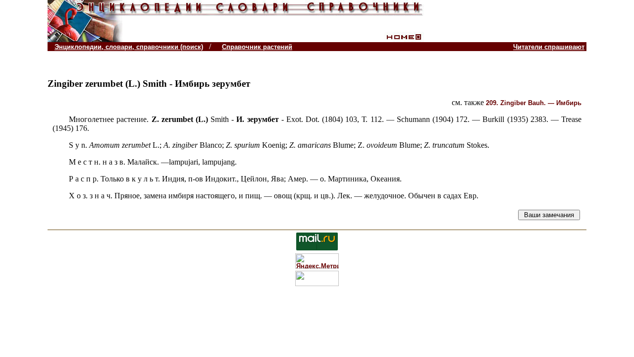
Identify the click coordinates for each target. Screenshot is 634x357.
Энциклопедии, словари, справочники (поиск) (128, 47)
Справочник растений (257, 47)
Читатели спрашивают (548, 47)
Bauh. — (533, 103)
